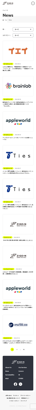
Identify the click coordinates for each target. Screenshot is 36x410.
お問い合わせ (9, 395)
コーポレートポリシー (14, 400)
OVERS (21, 378)
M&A (7, 378)
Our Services (23, 367)
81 (24, 349)
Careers (21, 371)
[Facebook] (15, 384)
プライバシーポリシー (25, 395)
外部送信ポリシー (25, 398)
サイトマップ (24, 400)
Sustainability (9, 374)
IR (19, 374)
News (7, 371)
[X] (20, 384)
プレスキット (16, 395)
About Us (8, 367)
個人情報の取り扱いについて (13, 398)
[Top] (8, 3)
